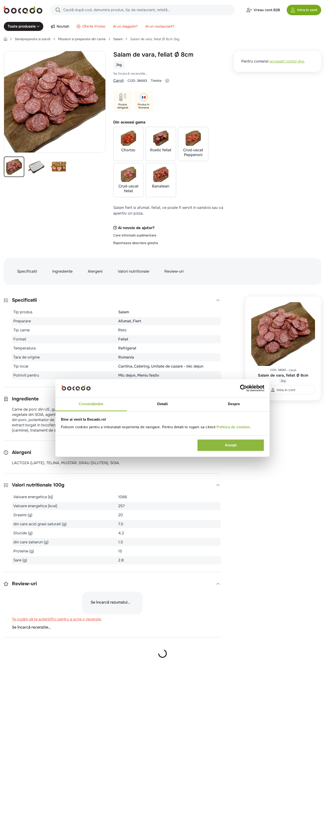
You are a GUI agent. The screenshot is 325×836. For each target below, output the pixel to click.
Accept (230, 445)
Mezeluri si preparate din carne (82, 39)
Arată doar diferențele (27, 685)
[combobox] (142, 10)
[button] (304, 10)
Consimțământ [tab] (91, 404)
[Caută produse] (58, 10)
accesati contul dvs (287, 61)
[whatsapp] (167, 80)
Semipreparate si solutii (32, 39)
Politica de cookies (233, 427)
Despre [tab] (234, 404)
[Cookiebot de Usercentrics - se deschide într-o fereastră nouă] (243, 388)
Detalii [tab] (162, 404)
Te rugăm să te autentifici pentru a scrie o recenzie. (175, 73)
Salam (118, 39)
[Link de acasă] (5, 39)
